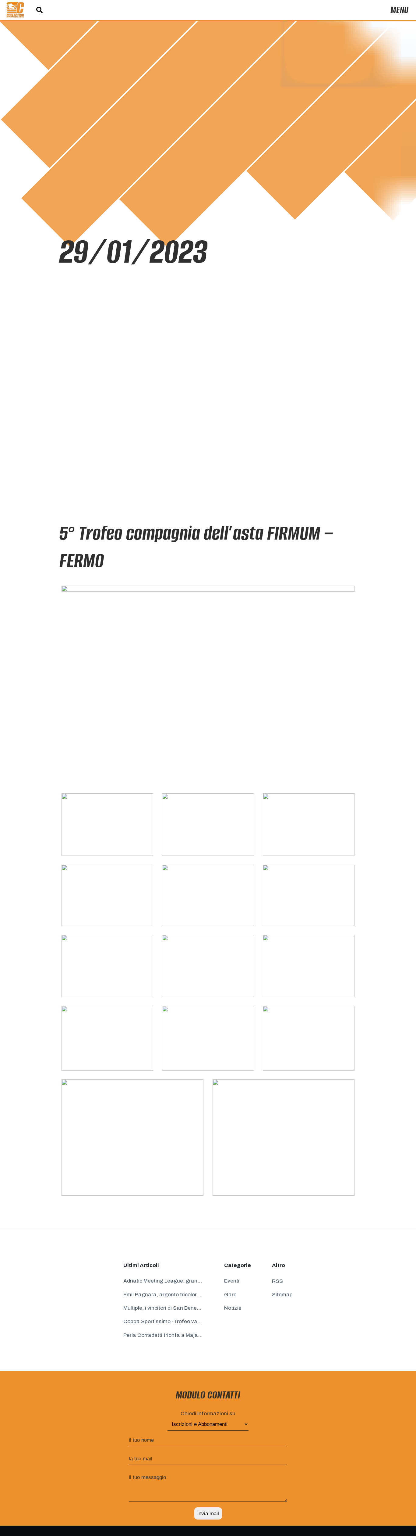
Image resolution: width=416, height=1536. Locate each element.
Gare (230, 1294)
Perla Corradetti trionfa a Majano (163, 1335)
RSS (277, 1281)
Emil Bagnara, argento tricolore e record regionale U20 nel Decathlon (163, 1294)
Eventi (231, 1281)
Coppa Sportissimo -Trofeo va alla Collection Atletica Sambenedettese (163, 1321)
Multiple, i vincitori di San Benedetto (163, 1308)
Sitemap (282, 1294)
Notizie (232, 1308)
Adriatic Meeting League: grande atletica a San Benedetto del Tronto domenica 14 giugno (163, 1281)
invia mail (208, 1513)
